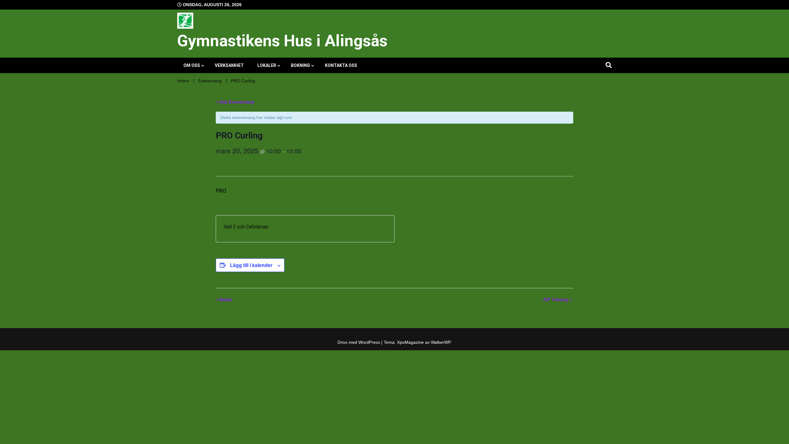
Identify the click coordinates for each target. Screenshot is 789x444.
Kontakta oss (341, 65)
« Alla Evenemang (235, 102)
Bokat (224, 299)
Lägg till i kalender (251, 265)
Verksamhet (229, 65)
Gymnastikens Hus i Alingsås (282, 40)
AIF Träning (557, 299)
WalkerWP (440, 342)
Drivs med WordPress (359, 342)
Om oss (191, 65)
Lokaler (266, 65)
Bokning (300, 65)
